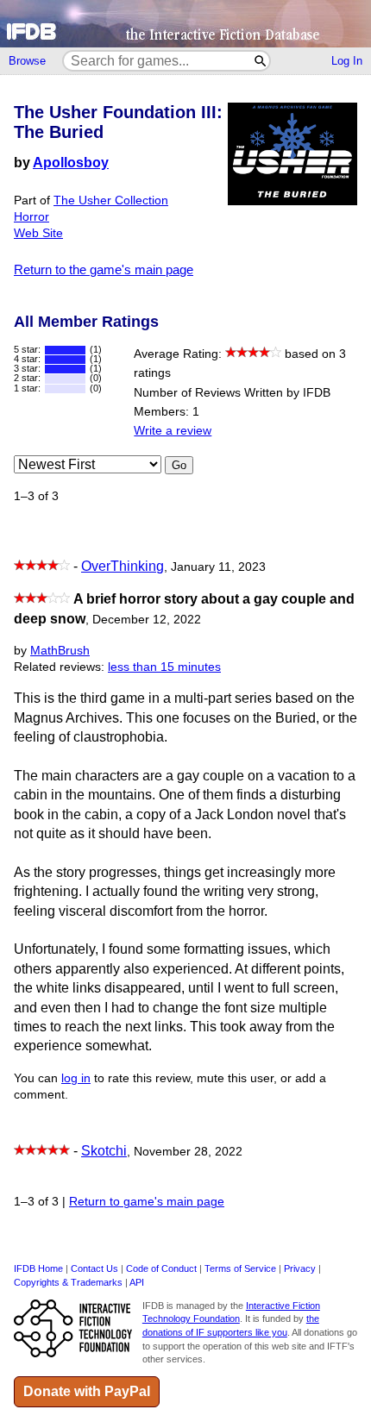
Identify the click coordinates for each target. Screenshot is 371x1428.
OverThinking (122, 566)
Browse (27, 60)
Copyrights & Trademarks (68, 1282)
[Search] (261, 61)
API (136, 1282)
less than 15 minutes (164, 667)
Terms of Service (240, 1268)
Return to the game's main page (103, 269)
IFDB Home (38, 1268)
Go (179, 465)
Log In (346, 60)
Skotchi (104, 1150)
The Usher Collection (110, 200)
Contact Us (94, 1268)
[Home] (185, 23)
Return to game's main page (146, 1201)
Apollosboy (71, 162)
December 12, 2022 (146, 619)
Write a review (172, 430)
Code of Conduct (161, 1268)
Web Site (38, 233)
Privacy (300, 1268)
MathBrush (60, 650)
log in (76, 1078)
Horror (31, 216)
